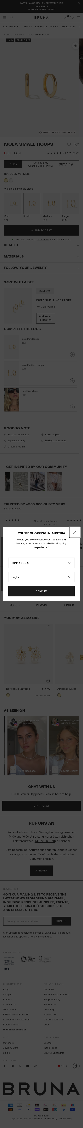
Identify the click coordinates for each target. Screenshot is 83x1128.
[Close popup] (74, 532)
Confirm (41, 591)
